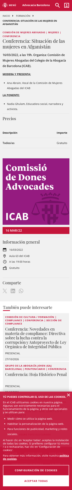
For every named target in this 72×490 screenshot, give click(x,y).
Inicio (6, 15)
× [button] (69, 395)
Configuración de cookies (36, 470)
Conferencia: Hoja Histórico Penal (36, 374)
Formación (23, 15)
